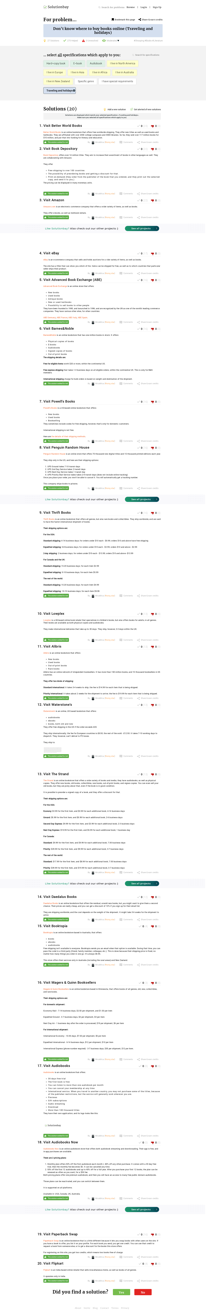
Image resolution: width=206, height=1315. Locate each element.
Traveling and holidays (59, 90)
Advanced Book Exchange (55, 286)
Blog (95, 1300)
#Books (148, 41)
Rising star (109, 142)
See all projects (141, 228)
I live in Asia (77, 72)
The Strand (48, 777)
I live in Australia (124, 72)
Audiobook (96, 63)
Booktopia (48, 929)
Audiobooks (48, 1068)
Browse (131, 7)
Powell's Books (50, 408)
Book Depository (50, 155)
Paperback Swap (51, 1233)
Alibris (46, 653)
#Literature (157, 41)
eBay (45, 259)
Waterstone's (49, 711)
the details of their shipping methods (68, 436)
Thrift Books (49, 519)
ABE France (62, 317)
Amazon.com (49, 206)
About (78, 1300)
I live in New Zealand (58, 81)
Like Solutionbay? (57, 228)
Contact (104, 1300)
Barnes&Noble (49, 335)
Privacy (125, 1300)
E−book (77, 63)
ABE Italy (72, 317)
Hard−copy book (55, 63)
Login (144, 7)
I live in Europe (54, 72)
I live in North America (122, 63)
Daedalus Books (50, 899)
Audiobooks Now (51, 1141)
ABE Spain (82, 317)
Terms (114, 1300)
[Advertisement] (102, 244)
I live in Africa (99, 72)
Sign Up (157, 7)
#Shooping (139, 41)
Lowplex (47, 620)
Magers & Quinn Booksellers (56, 985)
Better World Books (52, 132)
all (60, 55)
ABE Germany (49, 317)
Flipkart (46, 1262)
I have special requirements (117, 81)
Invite (87, 1300)
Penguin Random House (54, 454)
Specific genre (86, 81)
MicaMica (99, 142)
